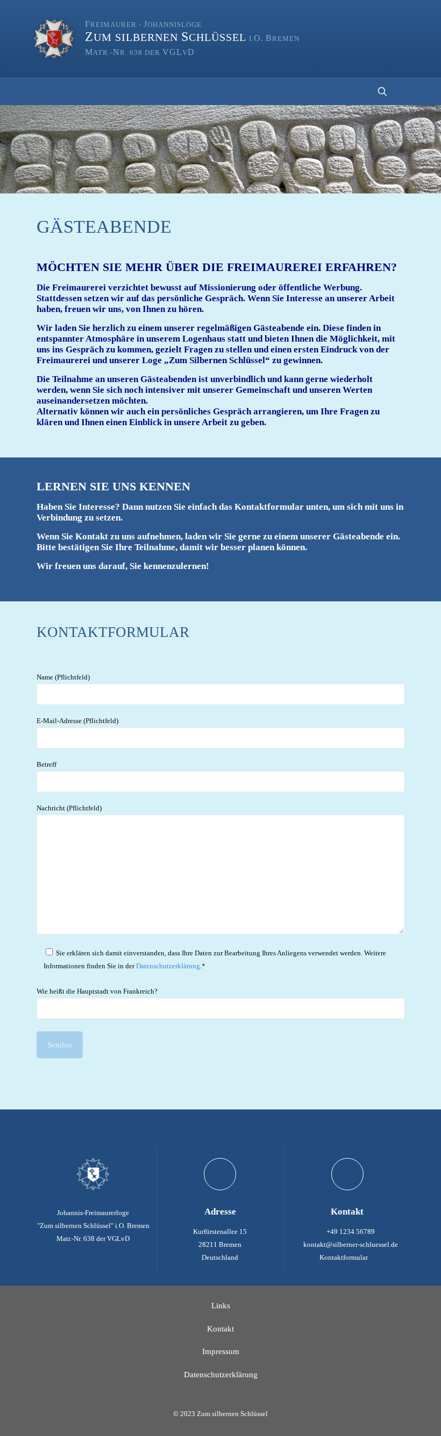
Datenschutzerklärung (168, 966)
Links (220, 1305)
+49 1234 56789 (350, 1231)
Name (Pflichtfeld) (63, 677)
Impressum (220, 1351)
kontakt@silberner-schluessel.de (350, 1244)
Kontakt (220, 1328)
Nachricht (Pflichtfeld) (69, 808)
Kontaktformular (344, 1257)
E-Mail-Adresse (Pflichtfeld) (77, 721)
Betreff (46, 764)
